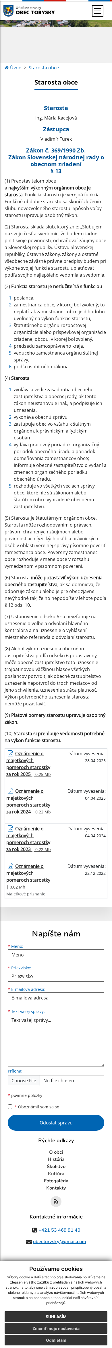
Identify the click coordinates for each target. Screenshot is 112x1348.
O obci (56, 1152)
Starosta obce (44, 67)
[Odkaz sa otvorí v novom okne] (56, 1201)
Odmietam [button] (56, 1340)
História (56, 1159)
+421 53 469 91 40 (59, 1230)
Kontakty (56, 1188)
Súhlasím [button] (56, 1316)
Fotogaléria (56, 1181)
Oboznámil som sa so (37, 1107)
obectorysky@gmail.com (59, 1242)
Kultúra (56, 1174)
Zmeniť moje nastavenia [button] (56, 1328)
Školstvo (56, 1166)
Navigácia (17, 11)
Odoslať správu (56, 1123)
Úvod (15, 67)
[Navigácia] (97, 11)
